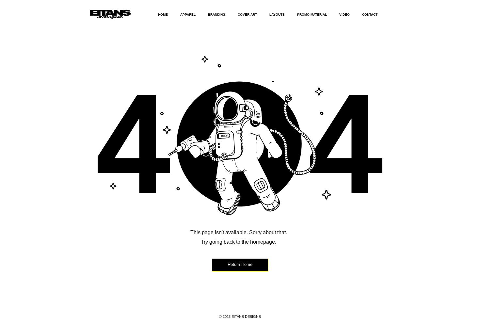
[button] (188, 14)
